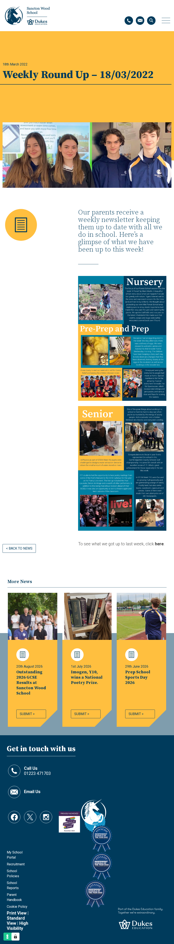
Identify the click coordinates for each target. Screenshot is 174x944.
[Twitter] (30, 815)
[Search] (151, 20)
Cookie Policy (17, 907)
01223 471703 (37, 771)
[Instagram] (46, 815)
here (159, 543)
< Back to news (19, 548)
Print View (17, 913)
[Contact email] (140, 20)
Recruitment (16, 864)
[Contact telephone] (129, 20)
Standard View (16, 921)
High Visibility (17, 926)
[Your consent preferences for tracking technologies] (15, 937)
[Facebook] (14, 815)
